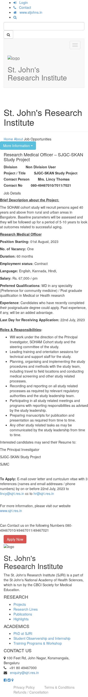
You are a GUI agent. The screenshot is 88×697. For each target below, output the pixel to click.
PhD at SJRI (22, 633)
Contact (23, 7)
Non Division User (41, 166)
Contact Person (17, 179)
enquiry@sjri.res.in (24, 672)
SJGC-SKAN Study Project (55, 173)
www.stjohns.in (29, 12)
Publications (22, 614)
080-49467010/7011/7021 (51, 185)
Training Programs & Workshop (37, 643)
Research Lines (25, 609)
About (18, 139)
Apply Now (15, 539)
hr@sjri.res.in (43, 493)
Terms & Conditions (59, 687)
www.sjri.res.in (11, 510)
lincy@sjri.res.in (12, 493)
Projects (19, 604)
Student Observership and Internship (41, 638)
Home (8, 139)
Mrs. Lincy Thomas (54, 179)
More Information (17, 145)
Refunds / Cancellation (30, 692)
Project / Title (15, 173)
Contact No (13, 185)
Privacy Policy (24, 687)
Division (10, 166)
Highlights (21, 619)
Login (22, 2)
